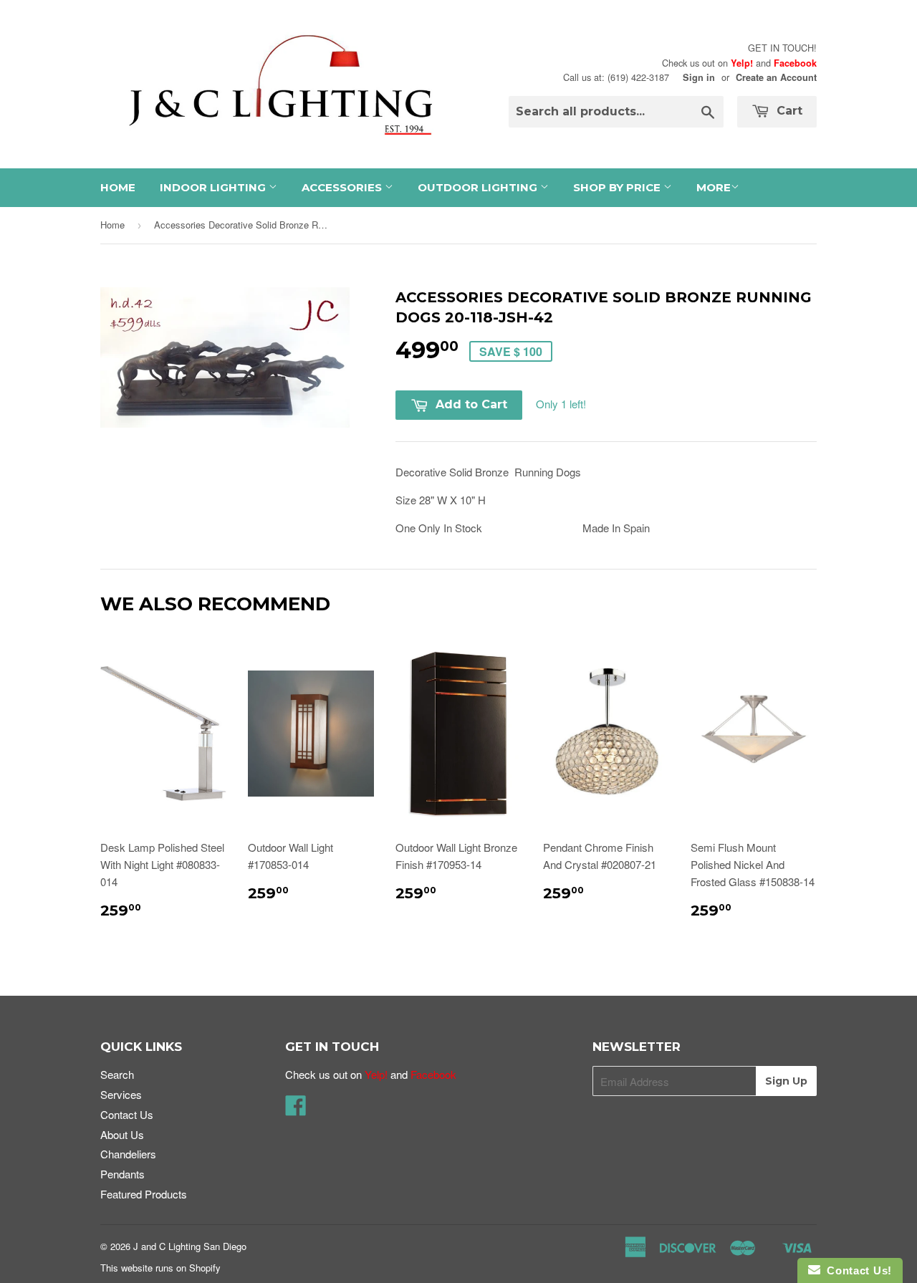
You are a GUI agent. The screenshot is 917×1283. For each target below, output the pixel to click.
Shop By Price (618, 187)
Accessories (343, 187)
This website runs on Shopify (160, 1267)
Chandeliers (128, 1153)
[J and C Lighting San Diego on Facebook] (296, 1109)
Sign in (699, 77)
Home (117, 187)
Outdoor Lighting (479, 187)
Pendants (122, 1173)
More (713, 187)
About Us (122, 1134)
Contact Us (126, 1114)
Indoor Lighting (214, 187)
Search (117, 1074)
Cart (787, 110)
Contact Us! (856, 1270)
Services (121, 1094)
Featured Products (143, 1193)
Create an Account (776, 77)
